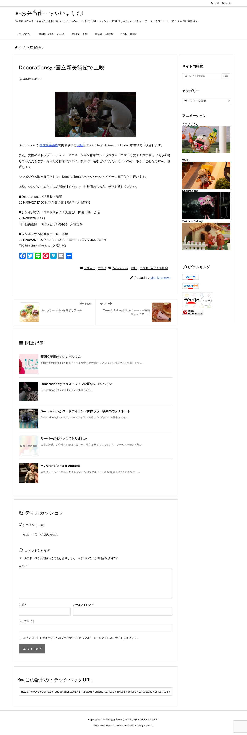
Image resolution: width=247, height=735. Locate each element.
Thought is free (144, 725)
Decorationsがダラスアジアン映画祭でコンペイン (76, 384)
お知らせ (39, 47)
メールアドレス (83, 604)
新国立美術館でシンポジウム (61, 357)
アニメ (102, 268)
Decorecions (120, 268)
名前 (22, 604)
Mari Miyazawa (160, 278)
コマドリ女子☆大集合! (154, 268)
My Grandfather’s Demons (60, 466)
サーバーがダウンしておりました (64, 438)
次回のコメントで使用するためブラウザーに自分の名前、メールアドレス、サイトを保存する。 (81, 637)
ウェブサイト (27, 621)
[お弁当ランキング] (192, 311)
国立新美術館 (49, 145)
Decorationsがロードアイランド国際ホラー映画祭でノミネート (85, 411)
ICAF (80, 145)
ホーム (22, 47)
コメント (24, 565)
